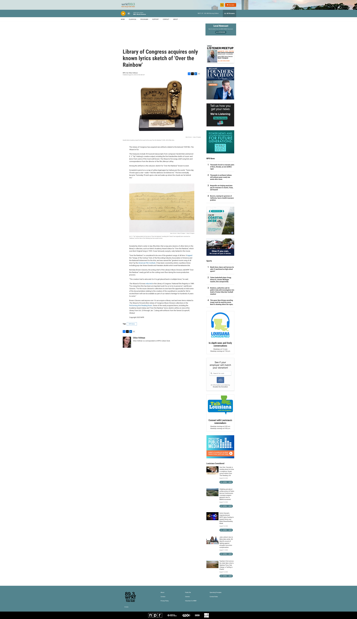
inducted (149, 284)
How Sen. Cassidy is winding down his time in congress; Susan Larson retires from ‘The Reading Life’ (226, 471)
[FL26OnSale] (220, 83)
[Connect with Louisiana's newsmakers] (220, 405)
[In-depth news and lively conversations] (220, 325)
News (123, 19)
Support (155, 19)
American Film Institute (147, 263)
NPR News (132, 324)
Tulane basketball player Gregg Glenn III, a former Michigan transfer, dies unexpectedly (220, 280)
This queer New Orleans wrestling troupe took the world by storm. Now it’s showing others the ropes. (221, 302)
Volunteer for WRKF (191, 601)
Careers (187, 596)
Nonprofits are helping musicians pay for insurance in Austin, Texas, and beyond (221, 188)
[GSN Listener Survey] (220, 114)
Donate (231, 5)
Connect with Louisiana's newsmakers (220, 421)
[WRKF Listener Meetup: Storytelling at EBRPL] (220, 54)
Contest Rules (214, 596)
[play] (123, 13)
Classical (132, 19)
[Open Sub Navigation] (126, 19)
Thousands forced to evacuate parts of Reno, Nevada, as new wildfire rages (222, 167)
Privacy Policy (165, 601)
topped (189, 255)
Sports (209, 261)
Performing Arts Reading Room (140, 305)
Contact (166, 19)
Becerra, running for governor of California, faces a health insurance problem (222, 198)
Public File (188, 592)
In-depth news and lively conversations (220, 344)
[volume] (128, 13)
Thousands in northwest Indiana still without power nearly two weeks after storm (221, 177)
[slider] (131, 13)
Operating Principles (215, 592)
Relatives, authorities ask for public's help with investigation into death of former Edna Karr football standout (222, 291)
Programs (144, 19)
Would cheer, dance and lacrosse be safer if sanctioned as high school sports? (222, 269)
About (175, 19)
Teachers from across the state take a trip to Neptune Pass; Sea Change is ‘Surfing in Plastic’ (226, 565)
